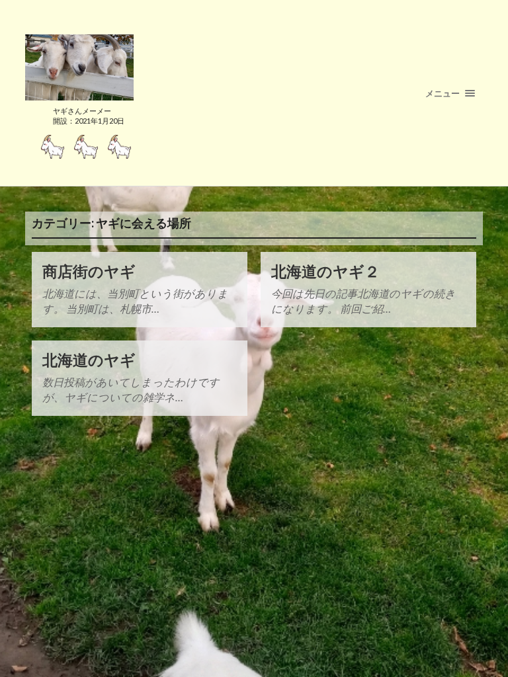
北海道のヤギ (89, 360)
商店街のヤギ (89, 271)
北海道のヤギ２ (325, 271)
